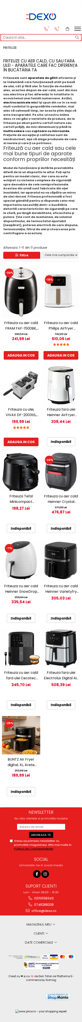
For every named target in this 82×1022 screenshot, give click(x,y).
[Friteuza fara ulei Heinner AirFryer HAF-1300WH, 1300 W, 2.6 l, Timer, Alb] (61, 385)
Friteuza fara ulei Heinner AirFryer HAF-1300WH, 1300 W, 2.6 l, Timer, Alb (61, 412)
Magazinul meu (39, 924)
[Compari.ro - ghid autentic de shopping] (26, 997)
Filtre (23, 255)
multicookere (13, 131)
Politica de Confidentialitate (33, 849)
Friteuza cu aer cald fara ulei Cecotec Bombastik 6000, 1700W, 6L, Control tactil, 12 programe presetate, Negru (21, 675)
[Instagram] (45, 874)
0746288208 (43, 904)
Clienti (39, 933)
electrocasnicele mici (20, 102)
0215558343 (43, 898)
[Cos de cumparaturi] (67, 29)
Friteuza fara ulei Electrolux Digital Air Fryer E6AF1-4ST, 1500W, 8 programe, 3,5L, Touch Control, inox (61, 675)
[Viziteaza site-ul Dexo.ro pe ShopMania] (58, 996)
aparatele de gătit (43, 78)
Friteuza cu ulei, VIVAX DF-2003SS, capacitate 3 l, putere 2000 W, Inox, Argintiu (21, 412)
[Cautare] (77, 37)
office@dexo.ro (43, 910)
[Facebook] (37, 874)
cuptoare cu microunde (50, 131)
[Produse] (78, 30)
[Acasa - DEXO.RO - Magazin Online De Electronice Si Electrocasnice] (41, 16)
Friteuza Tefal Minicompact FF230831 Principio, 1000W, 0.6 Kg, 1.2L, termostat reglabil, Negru (21, 499)
